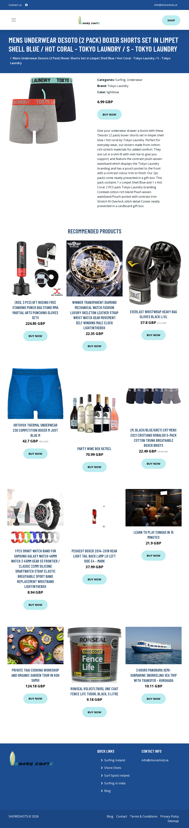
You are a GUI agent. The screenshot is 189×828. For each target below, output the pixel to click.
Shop (171, 20)
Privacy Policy (169, 816)
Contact (121, 816)
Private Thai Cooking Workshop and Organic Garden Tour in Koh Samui (35, 675)
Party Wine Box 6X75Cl (94, 448)
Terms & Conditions (143, 816)
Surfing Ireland (114, 760)
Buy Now (109, 114)
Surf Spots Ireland (116, 775)
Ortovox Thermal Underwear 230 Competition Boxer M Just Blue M (35, 430)
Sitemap (173, 821)
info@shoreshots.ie (165, 5)
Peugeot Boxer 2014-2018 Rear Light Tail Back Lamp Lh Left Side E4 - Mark (94, 555)
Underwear (134, 80)
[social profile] (26, 4)
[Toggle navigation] (14, 19)
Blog (107, 791)
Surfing (120, 80)
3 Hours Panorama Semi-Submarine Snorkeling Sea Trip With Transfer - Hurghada (153, 675)
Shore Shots (112, 768)
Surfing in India (114, 783)
